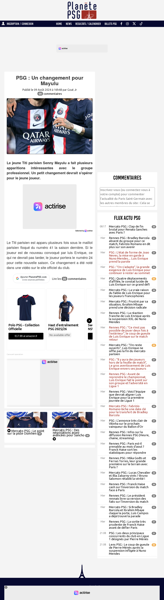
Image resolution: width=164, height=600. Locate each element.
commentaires (50, 93)
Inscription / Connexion (19, 24)
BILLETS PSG (111, 24)
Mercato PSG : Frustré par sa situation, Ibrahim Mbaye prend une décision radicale (128, 304)
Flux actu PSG (127, 218)
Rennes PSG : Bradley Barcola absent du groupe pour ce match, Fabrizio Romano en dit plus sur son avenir (129, 242)
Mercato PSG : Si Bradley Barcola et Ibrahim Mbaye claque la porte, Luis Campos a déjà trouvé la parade (128, 511)
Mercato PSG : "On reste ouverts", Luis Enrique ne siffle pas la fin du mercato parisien (127, 349)
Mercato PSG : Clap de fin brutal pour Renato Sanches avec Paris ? (128, 229)
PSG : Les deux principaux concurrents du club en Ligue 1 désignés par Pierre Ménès (129, 536)
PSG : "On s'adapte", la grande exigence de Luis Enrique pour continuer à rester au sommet (130, 270)
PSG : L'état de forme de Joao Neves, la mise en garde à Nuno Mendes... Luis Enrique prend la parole (129, 257)
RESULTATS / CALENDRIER (88, 24)
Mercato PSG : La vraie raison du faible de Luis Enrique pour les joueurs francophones (129, 293)
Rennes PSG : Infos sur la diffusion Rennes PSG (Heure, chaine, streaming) (129, 435)
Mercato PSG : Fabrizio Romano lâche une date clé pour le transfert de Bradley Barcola (128, 410)
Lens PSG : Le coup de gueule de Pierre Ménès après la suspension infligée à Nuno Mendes (129, 549)
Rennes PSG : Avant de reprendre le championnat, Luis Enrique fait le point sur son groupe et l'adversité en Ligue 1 (128, 380)
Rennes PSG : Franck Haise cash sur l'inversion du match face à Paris (128, 487)
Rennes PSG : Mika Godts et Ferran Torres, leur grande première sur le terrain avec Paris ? (128, 462)
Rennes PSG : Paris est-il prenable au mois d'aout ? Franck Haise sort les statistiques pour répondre (127, 448)
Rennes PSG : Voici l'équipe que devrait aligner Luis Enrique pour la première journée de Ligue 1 (127, 396)
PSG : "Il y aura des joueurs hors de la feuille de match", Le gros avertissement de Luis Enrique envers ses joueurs (129, 364)
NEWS (69, 24)
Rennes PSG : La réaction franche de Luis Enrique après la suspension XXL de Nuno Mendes (129, 317)
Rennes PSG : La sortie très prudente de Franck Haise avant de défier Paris (127, 524)
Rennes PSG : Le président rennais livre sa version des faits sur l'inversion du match (128, 498)
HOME (59, 24)
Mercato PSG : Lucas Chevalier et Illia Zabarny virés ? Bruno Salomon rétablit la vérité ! (129, 475)
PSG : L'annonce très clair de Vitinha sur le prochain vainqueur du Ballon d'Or (128, 423)
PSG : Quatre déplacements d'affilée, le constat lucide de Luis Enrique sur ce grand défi (129, 281)
